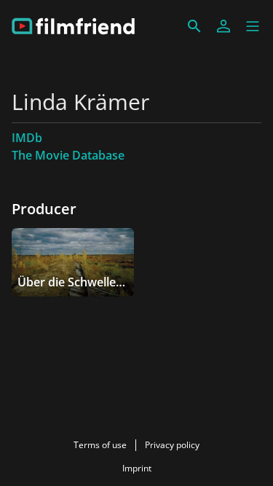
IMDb (27, 138)
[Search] (194, 26)
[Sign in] (223, 26)
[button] (252, 26)
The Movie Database (68, 155)
